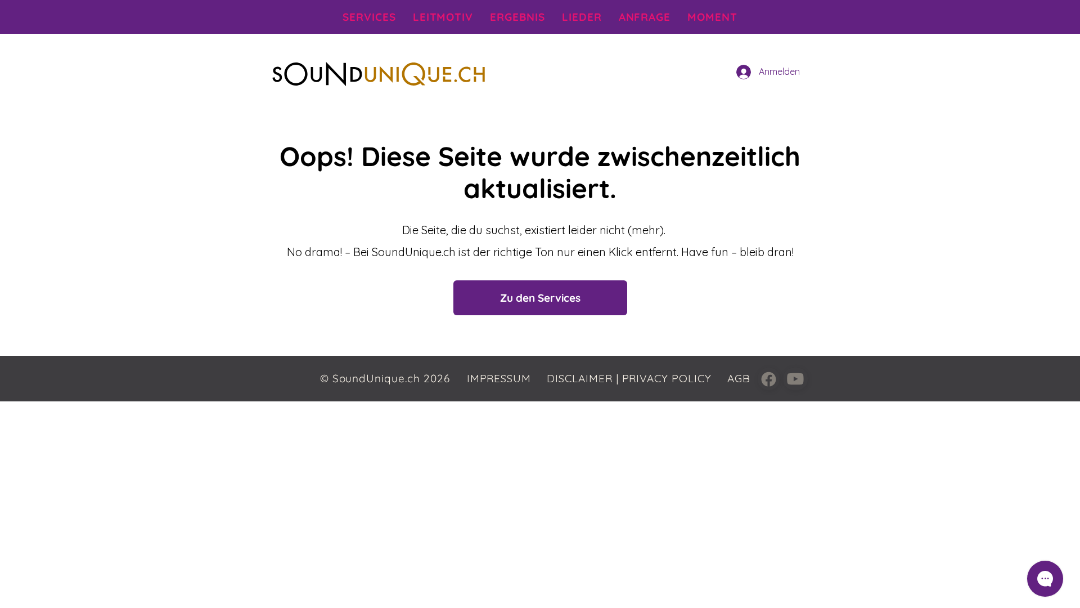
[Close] (769, 379)
